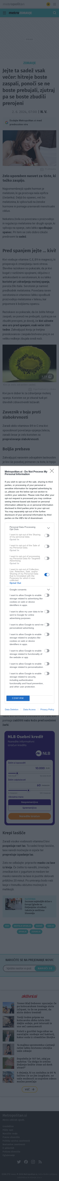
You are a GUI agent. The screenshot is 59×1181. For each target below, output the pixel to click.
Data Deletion (11, 709)
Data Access (29, 709)
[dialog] (29, 590)
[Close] (53, 472)
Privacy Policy (47, 709)
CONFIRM (18, 698)
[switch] (46, 535)
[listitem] (29, 528)
